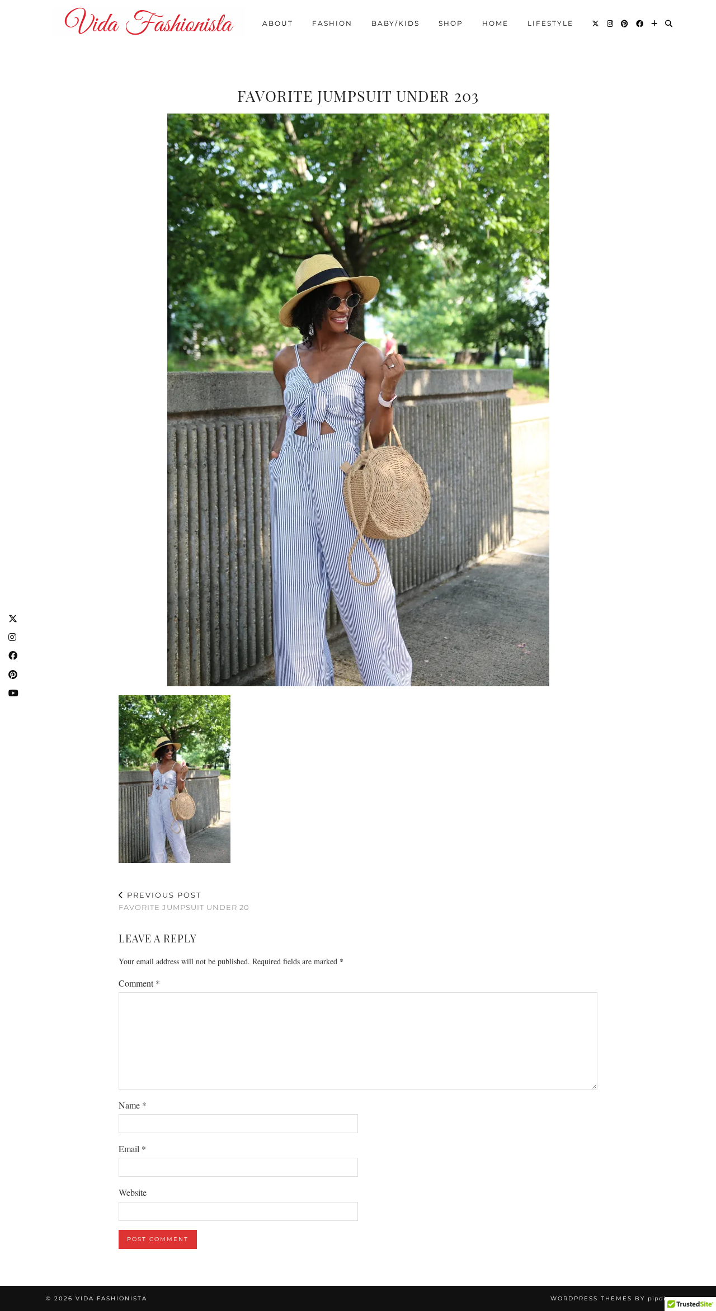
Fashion (332, 23)
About (277, 23)
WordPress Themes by (610, 1298)
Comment (139, 983)
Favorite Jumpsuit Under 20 (184, 901)
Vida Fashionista (111, 1298)
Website (133, 1192)
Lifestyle (550, 23)
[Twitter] (596, 23)
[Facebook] (640, 23)
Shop (451, 23)
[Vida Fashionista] (148, 21)
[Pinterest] (625, 23)
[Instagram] (610, 23)
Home (495, 23)
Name (133, 1105)
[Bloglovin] (654, 23)
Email (132, 1148)
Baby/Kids (395, 23)
